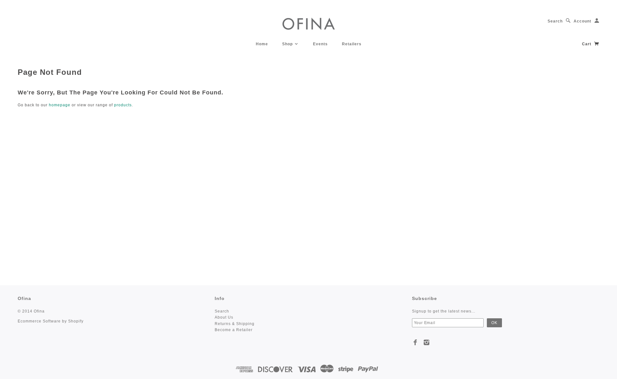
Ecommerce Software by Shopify (51, 321)
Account (582, 21)
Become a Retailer (234, 330)
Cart (587, 44)
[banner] (308, 23)
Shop (288, 44)
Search (555, 21)
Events (320, 44)
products (123, 105)
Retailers (352, 44)
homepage (59, 105)
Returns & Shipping (235, 324)
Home (262, 44)
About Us (224, 317)
